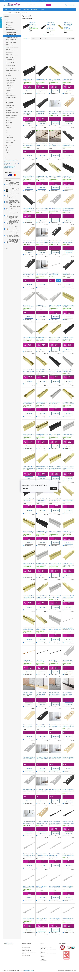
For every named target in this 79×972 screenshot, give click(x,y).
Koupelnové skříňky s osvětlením (12, 68)
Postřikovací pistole (10, 105)
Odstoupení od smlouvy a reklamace (29, 952)
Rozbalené (8, 154)
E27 (7, 132)
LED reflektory (8, 135)
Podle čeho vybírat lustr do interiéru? (11, 163)
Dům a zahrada (7, 73)
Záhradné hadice (9, 110)
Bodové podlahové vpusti (11, 32)
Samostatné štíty (9, 85)
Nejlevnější (34, 38)
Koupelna (6, 19)
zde (46, 485)
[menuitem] (6, 9)
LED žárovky (8, 129)
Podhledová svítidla (9, 142)
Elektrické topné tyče (10, 59)
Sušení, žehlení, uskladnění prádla (12, 112)
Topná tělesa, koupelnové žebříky (12, 47)
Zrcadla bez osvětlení (10, 67)
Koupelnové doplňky (10, 46)
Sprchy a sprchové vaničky (11, 41)
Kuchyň (6, 72)
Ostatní (7, 139)
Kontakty (24, 953)
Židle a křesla (8, 94)
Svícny (7, 144)
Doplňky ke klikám (9, 89)
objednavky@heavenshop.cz (46, 947)
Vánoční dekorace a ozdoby (11, 97)
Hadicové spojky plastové (11, 109)
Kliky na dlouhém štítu (10, 80)
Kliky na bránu (9, 83)
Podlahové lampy (9, 124)
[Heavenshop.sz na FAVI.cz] (63, 947)
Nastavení (25, 488)
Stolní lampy (8, 125)
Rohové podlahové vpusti (11, 34)
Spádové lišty (8, 36)
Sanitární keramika (9, 22)
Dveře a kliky (8, 75)
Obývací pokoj (8, 90)
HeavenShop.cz (44, 958)
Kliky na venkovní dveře (10, 82)
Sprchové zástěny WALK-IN (11, 42)
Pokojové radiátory (9, 52)
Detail (58, 280)
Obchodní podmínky (43, 0)
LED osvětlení (8, 127)
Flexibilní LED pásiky (9, 137)
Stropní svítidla (8, 120)
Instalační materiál (8, 145)
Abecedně (47, 38)
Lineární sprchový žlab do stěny (12, 31)
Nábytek (7, 44)
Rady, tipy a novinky (26, 955)
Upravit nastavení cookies (29, 970)
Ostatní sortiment (9, 107)
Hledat (48, 5)
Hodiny (7, 99)
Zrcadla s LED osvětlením (10, 65)
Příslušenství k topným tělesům (12, 56)
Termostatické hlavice (10, 61)
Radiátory (8, 49)
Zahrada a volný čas (9, 102)
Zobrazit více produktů (48, 35)
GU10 (7, 134)
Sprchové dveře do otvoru (11, 39)
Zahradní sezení (9, 104)
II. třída (7, 152)
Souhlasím (53, 488)
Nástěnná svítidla (9, 122)
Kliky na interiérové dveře (11, 78)
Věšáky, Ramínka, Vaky (10, 117)
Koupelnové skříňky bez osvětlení (12, 70)
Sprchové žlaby (9, 27)
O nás (23, 945)
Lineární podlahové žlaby (10, 29)
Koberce (7, 92)
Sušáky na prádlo (9, 114)
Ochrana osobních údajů (26, 950)
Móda (7, 100)
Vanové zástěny (9, 26)
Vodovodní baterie (9, 21)
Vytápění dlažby (9, 54)
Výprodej (6, 147)
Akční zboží (8, 150)
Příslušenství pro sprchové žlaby (12, 37)
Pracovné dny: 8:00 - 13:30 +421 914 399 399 (48, 950)
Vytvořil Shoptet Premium (63, 970)
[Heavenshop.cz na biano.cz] (67, 955)
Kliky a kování (8, 77)
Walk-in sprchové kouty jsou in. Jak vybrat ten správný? (11, 161)
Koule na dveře (9, 87)
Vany (7, 24)
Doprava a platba (33, 0)
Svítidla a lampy (7, 119)
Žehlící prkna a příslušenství (11, 115)
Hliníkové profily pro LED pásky (12, 140)
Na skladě (27, 42)
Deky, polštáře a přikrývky (11, 95)
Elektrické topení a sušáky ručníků (12, 51)
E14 (7, 130)
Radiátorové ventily (9, 57)
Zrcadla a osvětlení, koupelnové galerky (12, 63)
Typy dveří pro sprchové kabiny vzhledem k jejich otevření (10, 167)
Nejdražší (40, 38)
